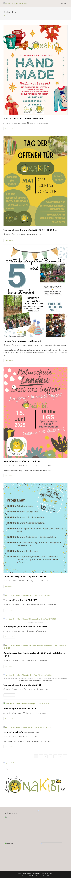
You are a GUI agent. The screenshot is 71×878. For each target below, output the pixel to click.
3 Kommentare (53, 466)
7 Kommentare (45, 581)
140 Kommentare (40, 713)
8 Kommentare (42, 631)
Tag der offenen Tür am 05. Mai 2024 (22, 685)
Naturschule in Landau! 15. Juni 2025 (22, 461)
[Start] (4, 15)
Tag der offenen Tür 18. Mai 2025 (20, 600)
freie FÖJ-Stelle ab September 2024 (21, 732)
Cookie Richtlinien (48, 873)
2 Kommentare (42, 660)
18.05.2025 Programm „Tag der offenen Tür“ (26, 576)
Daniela (8, 123)
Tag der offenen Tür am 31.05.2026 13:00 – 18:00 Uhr (30, 230)
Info (41, 234)
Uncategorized (48, 345)
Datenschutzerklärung (24, 873)
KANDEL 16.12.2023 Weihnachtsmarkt (23, 119)
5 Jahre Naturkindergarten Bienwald (22, 341)
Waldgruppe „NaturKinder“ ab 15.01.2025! (25, 626)
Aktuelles (8, 15)
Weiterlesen (10, 129)
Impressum (36, 873)
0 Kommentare (43, 123)
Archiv (36, 234)
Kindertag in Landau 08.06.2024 (20, 708)
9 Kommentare (39, 737)
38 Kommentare (61, 345)
